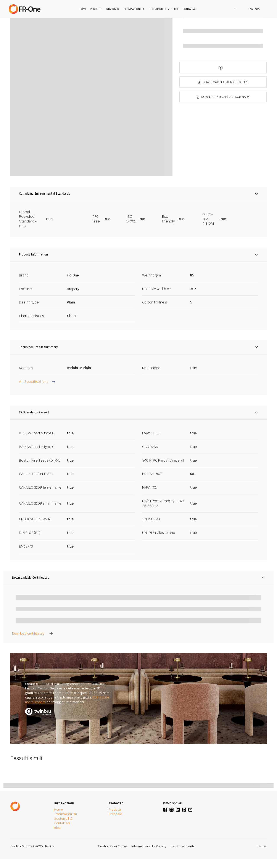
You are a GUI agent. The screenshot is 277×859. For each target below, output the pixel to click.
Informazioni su (133, 9)
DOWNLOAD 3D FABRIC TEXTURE (225, 82)
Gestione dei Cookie (113, 846)
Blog (176, 9)
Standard (112, 9)
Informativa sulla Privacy (148, 846)
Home (83, 9)
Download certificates (28, 633)
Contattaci (190, 9)
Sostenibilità (63, 819)
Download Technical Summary (225, 97)
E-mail (262, 846)
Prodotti (96, 9)
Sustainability (159, 9)
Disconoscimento (182, 846)
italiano (254, 9)
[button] (223, 67)
